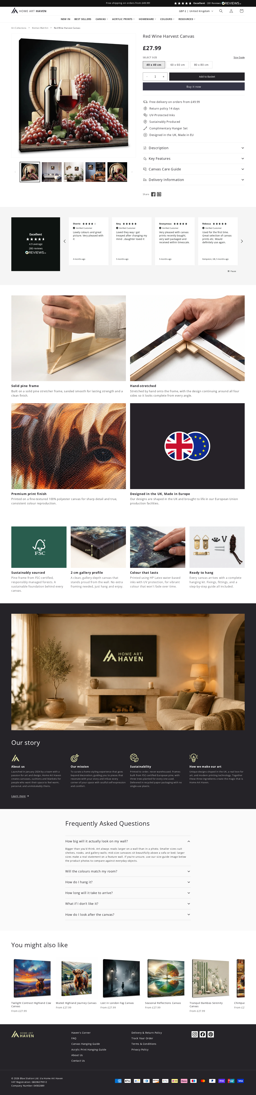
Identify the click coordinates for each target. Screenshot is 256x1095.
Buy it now (194, 86)
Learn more (18, 796)
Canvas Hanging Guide (85, 1043)
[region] (153, 241)
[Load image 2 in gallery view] (52, 172)
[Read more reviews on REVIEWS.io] (35, 253)
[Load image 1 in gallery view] (30, 172)
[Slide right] (132, 172)
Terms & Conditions (143, 1043)
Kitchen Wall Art (40, 27)
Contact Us (78, 1060)
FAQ (73, 1038)
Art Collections (18, 27)
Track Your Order (142, 1038)
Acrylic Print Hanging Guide (88, 1049)
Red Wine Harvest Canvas (67, 27)
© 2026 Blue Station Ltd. (25, 1078)
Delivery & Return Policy (146, 1032)
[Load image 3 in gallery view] (74, 172)
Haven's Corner (81, 1032)
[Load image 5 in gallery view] (117, 172)
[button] (221, 11)
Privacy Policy (139, 1049)
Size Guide (239, 57)
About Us (77, 1055)
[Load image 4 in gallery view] (95, 172)
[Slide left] (15, 172)
